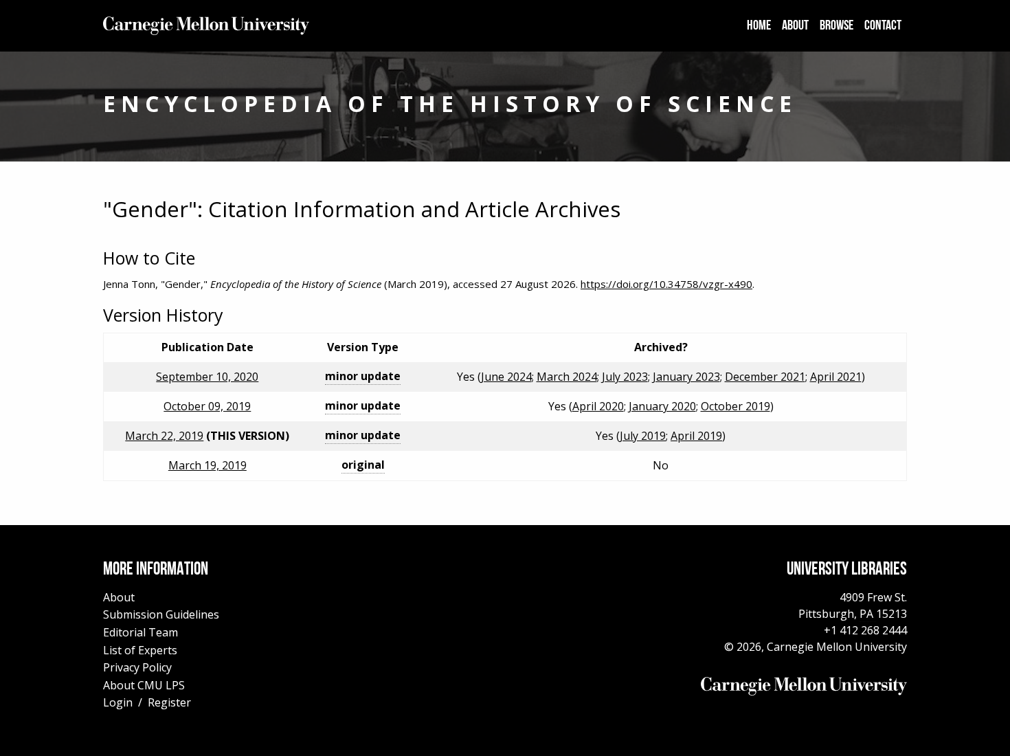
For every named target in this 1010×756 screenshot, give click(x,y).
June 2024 (506, 376)
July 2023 (625, 376)
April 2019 (696, 435)
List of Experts (140, 650)
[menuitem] (758, 26)
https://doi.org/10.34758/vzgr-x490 (666, 284)
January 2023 (686, 376)
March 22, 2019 (164, 435)
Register (169, 702)
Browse (836, 26)
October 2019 (735, 406)
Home (759, 26)
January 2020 (662, 406)
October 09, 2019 (207, 406)
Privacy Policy (137, 667)
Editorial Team (140, 632)
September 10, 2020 (207, 376)
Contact (882, 26)
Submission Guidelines (161, 614)
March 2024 (567, 376)
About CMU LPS (144, 685)
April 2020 (598, 406)
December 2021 (765, 376)
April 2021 (836, 376)
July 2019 (643, 435)
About (795, 26)
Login (118, 702)
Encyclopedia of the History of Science (450, 103)
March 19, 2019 (207, 465)
